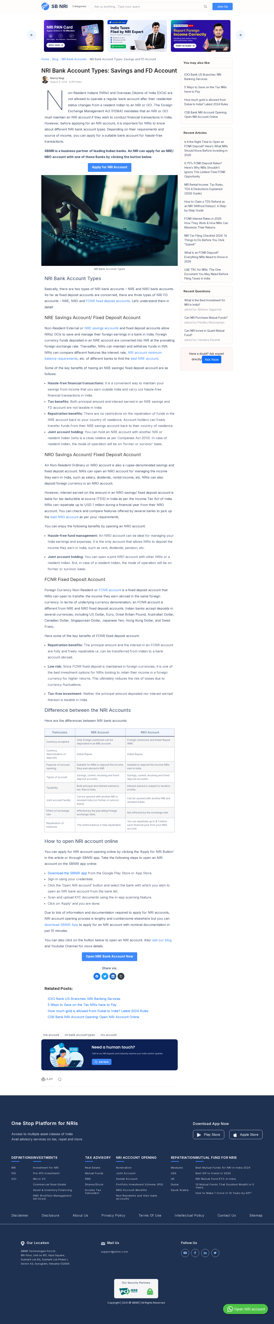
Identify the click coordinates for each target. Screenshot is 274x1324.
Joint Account (125, 1173)
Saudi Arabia (180, 1190)
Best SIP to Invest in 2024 (213, 1173)
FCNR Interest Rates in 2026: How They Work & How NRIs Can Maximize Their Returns (206, 223)
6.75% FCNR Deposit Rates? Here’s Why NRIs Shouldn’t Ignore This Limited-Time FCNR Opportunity (204, 169)
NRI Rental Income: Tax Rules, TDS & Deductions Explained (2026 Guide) (203, 189)
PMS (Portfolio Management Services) (52, 1197)
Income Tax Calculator (93, 1192)
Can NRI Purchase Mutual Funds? (206, 320)
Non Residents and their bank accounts (136, 1197)
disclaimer (19, 1215)
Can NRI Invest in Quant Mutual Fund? (204, 335)
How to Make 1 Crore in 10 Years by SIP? (224, 1193)
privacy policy (113, 1215)
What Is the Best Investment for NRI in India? (204, 304)
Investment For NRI (46, 1167)
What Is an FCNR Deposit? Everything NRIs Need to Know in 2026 (206, 257)
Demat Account (126, 1178)
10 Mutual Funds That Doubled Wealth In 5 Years (225, 1186)
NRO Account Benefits (131, 1190)
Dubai (175, 1184)
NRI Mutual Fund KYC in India (216, 1178)
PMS (88, 1178)
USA (174, 1173)
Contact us (227, 1215)
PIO (13, 1173)
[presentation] (31, 35)
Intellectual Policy (189, 1215)
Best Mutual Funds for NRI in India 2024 (223, 1167)
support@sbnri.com (114, 1251)
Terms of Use (150, 1215)
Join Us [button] (222, 6)
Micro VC (39, 1178)
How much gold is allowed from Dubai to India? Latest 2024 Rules (206, 102)
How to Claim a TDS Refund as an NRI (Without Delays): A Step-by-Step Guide (205, 206)
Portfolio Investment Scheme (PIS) (139, 1184)
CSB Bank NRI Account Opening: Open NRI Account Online (205, 114)
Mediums (177, 1167)
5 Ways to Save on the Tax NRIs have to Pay (205, 89)
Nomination (124, 1167)
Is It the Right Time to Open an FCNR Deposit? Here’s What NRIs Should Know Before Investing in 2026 (206, 148)
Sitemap (256, 1215)
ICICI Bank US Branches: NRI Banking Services (202, 77)
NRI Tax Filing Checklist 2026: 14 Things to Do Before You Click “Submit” (205, 240)
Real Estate (92, 1167)
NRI (13, 1167)
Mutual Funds (94, 1173)
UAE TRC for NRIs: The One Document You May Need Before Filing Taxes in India (206, 274)
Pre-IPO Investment (46, 1173)
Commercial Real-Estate (49, 1184)
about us (80, 1215)
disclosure (50, 1215)
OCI (13, 1178)
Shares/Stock (94, 1184)
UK (173, 1178)
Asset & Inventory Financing (52, 1190)
